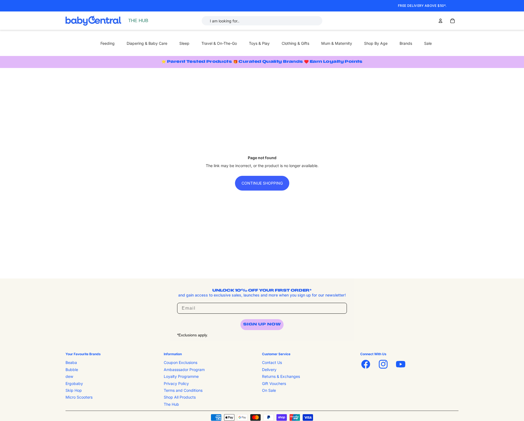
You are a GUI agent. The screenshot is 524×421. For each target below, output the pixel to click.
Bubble (72, 369)
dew (69, 376)
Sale (428, 43)
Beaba (71, 362)
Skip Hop (74, 390)
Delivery (269, 369)
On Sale (269, 390)
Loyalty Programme (181, 376)
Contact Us (272, 362)
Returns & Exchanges (281, 376)
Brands (406, 43)
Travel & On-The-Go (219, 43)
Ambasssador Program (184, 369)
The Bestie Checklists (148, 26)
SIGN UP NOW (262, 324)
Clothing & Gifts (295, 43)
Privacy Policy (176, 383)
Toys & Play (259, 43)
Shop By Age (376, 43)
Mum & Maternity (336, 43)
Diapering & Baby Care (147, 43)
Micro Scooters (79, 397)
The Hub (171, 404)
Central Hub (140, 20)
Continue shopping (262, 183)
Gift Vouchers (274, 383)
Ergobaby (74, 383)
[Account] (440, 21)
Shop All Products (180, 397)
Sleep (184, 43)
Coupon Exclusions (180, 362)
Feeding (107, 43)
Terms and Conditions (183, 390)
